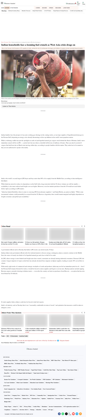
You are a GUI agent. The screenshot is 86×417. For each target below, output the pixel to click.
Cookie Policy (36, 406)
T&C (21, 406)
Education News (36, 398)
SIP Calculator (56, 379)
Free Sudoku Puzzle (36, 389)
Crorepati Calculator (23, 379)
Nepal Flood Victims (37, 10)
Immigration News (52, 395)
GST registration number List (71, 406)
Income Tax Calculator (10, 379)
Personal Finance (71, 395)
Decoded (44, 7)
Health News (50, 398)
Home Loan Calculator (22, 382)
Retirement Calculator (67, 379)
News (10, 42)
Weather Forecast (26, 10)
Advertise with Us (23, 410)
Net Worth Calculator (35, 379)
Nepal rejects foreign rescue (40, 373)
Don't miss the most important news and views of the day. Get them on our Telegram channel (43, 340)
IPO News (32, 395)
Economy (7, 7)
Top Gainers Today (72, 370)
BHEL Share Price (9, 363)
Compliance (7, 410)
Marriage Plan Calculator (52, 382)
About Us (15, 406)
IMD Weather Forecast (23, 370)
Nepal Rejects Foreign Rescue (60, 10)
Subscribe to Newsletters (23, 389)
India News (58, 7)
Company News (16, 395)
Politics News (75, 398)
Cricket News (62, 395)
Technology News (8, 398)
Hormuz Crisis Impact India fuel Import (21, 373)
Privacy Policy (27, 406)
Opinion (51, 7)
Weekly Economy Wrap (13, 10)
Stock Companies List (9, 389)
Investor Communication (55, 406)
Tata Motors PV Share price (69, 360)
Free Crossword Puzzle (49, 389)
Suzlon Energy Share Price (11, 360)
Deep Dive (6, 373)
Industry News (26, 398)
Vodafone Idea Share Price (35, 363)
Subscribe (38, 410)
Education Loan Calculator (37, 382)
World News (18, 398)
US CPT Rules (47, 10)
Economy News (59, 398)
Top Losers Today (61, 370)
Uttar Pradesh (14, 7)
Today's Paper (7, 406)
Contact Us (15, 410)
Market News (25, 395)
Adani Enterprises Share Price (27, 360)
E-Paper (38, 7)
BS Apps (50, 410)
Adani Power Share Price (43, 360)
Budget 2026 (7, 401)
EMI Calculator (47, 379)
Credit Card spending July (76, 10)
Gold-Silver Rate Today (49, 370)
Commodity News (41, 395)
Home (2, 7)
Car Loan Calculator (9, 382)
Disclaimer (44, 406)
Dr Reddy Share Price (21, 363)
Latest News (66, 7)
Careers (45, 410)
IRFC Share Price (55, 360)
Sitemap (32, 410)
